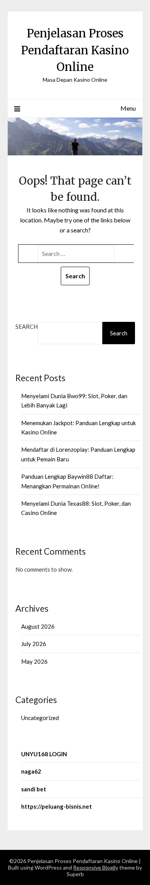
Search (26, 326)
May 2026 (34, 661)
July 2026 (33, 643)
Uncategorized (40, 717)
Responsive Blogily (95, 867)
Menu (128, 108)
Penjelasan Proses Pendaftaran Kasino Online (75, 50)
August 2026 (38, 626)
